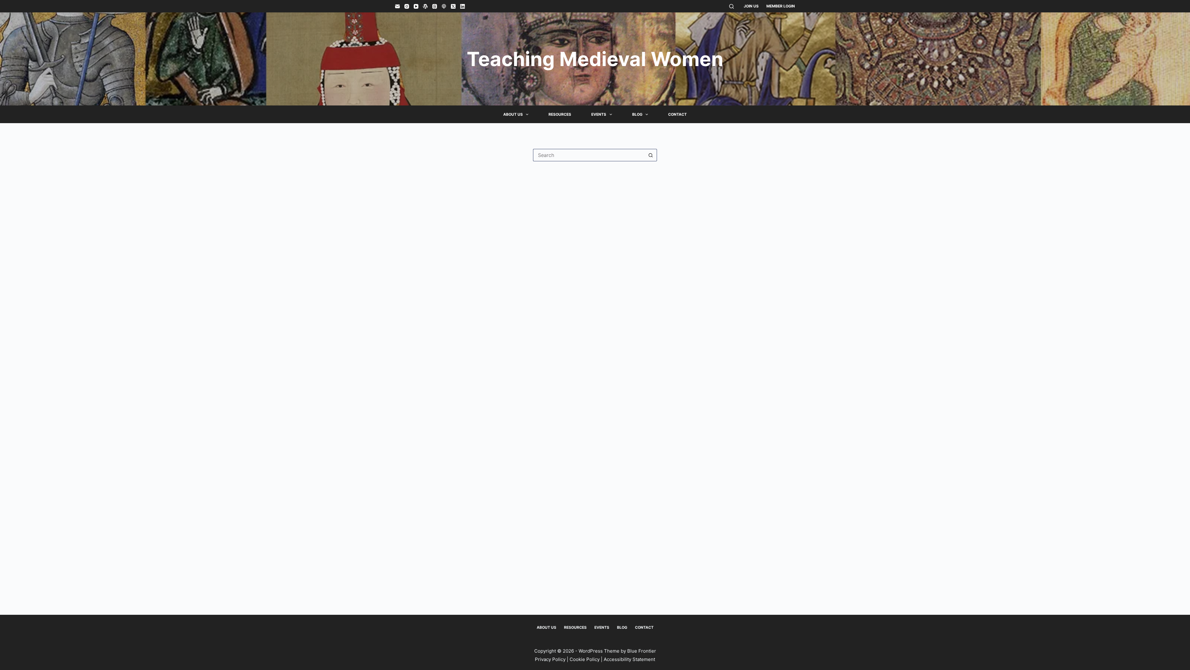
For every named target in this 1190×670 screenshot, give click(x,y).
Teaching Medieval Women (595, 59)
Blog (637, 114)
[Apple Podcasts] (444, 6)
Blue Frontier (641, 651)
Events (598, 114)
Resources (560, 114)
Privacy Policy (550, 659)
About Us (513, 114)
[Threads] (434, 6)
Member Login (780, 6)
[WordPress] (425, 6)
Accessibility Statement (629, 659)
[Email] (397, 6)
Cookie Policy (585, 659)
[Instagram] (406, 6)
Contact (677, 114)
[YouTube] (416, 6)
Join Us (751, 6)
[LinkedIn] (462, 6)
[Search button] (651, 155)
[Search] (731, 6)
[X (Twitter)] (453, 6)
